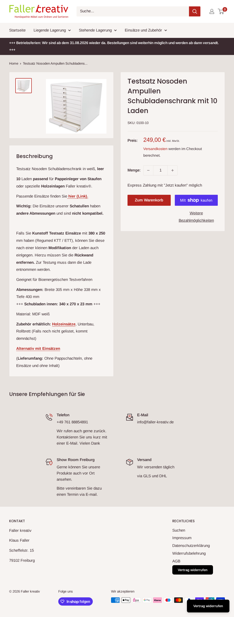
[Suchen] (194, 11)
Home (13, 63)
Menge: (134, 170)
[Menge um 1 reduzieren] (148, 170)
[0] (221, 11)
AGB (176, 561)
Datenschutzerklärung (191, 545)
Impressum (181, 538)
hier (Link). (77, 196)
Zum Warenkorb (149, 200)
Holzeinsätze (63, 324)
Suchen (178, 530)
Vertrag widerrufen (192, 570)
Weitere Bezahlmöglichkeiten (196, 217)
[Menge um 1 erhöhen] (172, 170)
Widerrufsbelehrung (189, 553)
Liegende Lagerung (50, 30)
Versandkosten (155, 149)
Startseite (17, 30)
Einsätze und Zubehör (143, 30)
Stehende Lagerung (95, 30)
